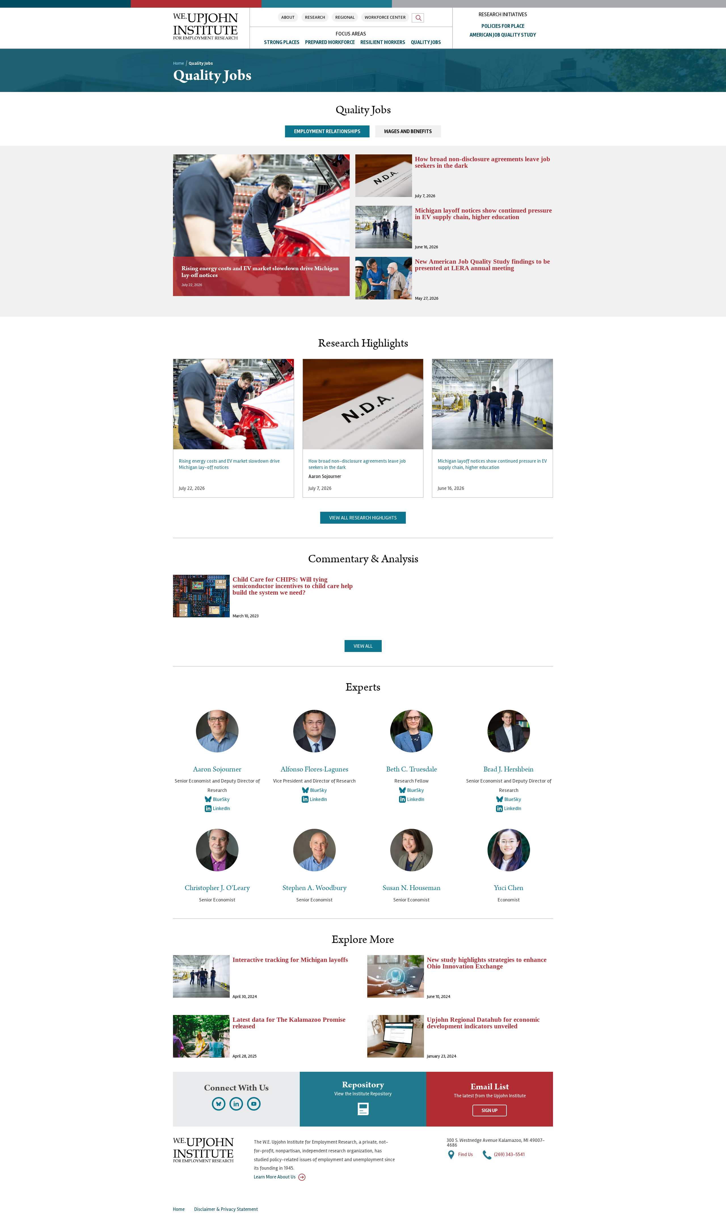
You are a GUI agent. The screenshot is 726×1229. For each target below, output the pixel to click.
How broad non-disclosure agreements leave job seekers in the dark (482, 162)
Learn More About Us (275, 1177)
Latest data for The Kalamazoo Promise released (289, 1023)
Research (315, 17)
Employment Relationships (327, 131)
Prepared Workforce (330, 42)
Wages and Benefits (408, 131)
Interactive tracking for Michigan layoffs (290, 959)
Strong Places (281, 42)
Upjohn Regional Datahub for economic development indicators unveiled (483, 1023)
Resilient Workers (382, 42)
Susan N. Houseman (412, 888)
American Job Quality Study (503, 35)
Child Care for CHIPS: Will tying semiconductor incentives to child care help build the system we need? (293, 586)
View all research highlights (363, 518)
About (288, 17)
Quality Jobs (426, 42)
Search (418, 17)
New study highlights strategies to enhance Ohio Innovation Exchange (486, 963)
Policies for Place (503, 26)
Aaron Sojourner (325, 476)
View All (363, 646)
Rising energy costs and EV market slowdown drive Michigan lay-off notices (260, 272)
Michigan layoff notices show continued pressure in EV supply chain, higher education (483, 214)
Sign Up (490, 1110)
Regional (344, 17)
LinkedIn (221, 808)
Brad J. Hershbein (509, 769)
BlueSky (221, 799)
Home (178, 63)
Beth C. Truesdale (411, 769)
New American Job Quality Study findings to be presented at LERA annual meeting (482, 265)
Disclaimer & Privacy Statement (226, 1209)
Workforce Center (385, 17)
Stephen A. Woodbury (314, 888)
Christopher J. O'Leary (217, 888)
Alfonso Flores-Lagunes (314, 769)
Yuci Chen (509, 888)
